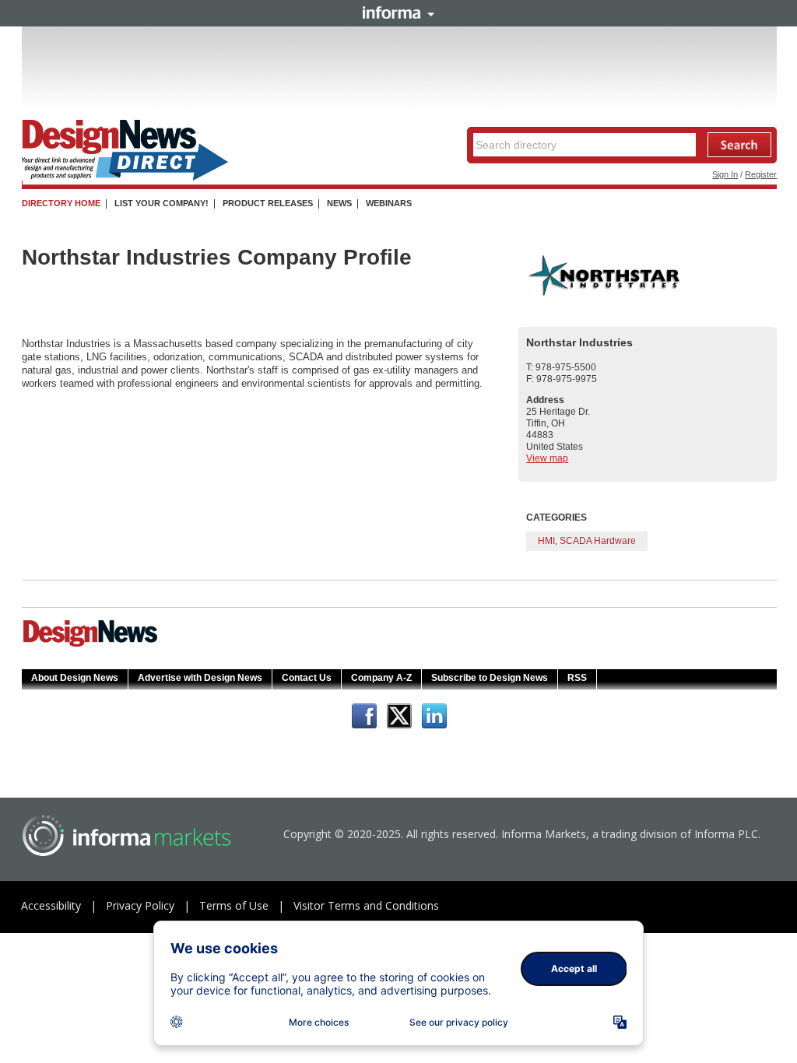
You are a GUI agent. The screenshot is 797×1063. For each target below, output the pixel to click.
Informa (398, 12)
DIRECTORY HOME (61, 203)
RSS (577, 677)
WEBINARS (389, 203)
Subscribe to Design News (489, 677)
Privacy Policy (140, 905)
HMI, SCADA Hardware (587, 540)
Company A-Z (381, 677)
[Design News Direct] (125, 177)
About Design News (74, 677)
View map (547, 458)
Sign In (725, 174)
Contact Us (307, 677)
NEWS (339, 203)
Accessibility (51, 905)
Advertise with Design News (200, 677)
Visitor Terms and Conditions (366, 905)
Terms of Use (234, 905)
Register (761, 174)
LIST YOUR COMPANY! (161, 203)
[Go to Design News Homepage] (90, 645)
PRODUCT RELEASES (268, 203)
